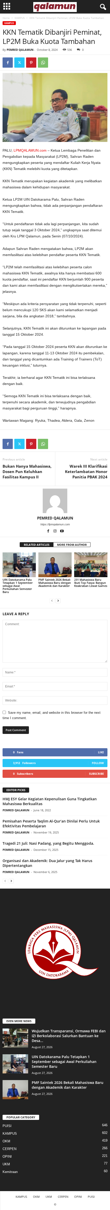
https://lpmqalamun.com (55, 524)
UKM (6, 1164)
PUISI (7, 1126)
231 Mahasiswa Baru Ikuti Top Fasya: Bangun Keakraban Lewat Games (90, 583)
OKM (6, 1141)
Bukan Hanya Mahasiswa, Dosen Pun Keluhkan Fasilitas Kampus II (27, 471)
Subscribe (96, 774)
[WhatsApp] (43, 62)
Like (101, 752)
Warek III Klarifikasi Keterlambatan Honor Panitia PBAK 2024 (86, 471)
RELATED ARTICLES (36, 545)
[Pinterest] (31, 62)
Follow (98, 763)
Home (6, 18)
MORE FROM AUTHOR (72, 545)
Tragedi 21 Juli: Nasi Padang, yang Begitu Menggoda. (48, 843)
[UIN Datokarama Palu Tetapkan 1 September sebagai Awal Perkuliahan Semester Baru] (19, 564)
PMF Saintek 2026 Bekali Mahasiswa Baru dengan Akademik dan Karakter (54, 583)
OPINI (7, 1156)
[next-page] (58, 600)
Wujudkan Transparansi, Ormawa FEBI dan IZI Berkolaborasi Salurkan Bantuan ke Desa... (69, 1035)
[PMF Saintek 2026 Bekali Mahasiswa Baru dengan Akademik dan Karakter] (55, 564)
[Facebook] (8, 62)
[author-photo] (55, 501)
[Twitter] (19, 62)
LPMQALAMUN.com (30, 150)
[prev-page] (51, 600)
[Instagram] (55, 531)
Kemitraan (10, 1172)
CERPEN (9, 1149)
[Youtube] (62, 531)
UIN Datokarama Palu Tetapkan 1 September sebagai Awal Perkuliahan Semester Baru (18, 586)
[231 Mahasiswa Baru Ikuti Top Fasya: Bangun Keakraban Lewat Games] (90, 564)
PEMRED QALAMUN (20, 50)
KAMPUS (20, 18)
